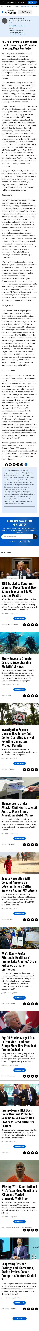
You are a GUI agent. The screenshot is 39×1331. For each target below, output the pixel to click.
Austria (5, 152)
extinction (6, 408)
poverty (16, 133)
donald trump (10, 1003)
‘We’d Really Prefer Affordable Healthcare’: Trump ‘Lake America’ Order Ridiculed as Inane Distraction (19, 961)
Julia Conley (5, 1065)
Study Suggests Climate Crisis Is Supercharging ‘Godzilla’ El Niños (16, 662)
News (3, 624)
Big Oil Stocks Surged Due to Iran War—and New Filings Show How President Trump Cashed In (18, 1043)
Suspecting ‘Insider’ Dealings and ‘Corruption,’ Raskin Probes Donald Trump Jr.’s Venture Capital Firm (18, 1271)
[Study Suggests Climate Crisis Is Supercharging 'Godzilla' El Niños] (19, 643)
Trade (28, 106)
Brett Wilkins (5, 613)
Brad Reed (4, 758)
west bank (9, 919)
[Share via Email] (14, 464)
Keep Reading (19, 618)
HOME (2, 6)
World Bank (23, 335)
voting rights (10, 844)
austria (17, 6)
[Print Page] (21, 464)
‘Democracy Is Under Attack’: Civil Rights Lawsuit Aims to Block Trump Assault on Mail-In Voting (19, 809)
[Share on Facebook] (6, 464)
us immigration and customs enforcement (19, 1227)
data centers (10, 769)
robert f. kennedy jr (12, 624)
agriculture (6, 405)
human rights (7, 75)
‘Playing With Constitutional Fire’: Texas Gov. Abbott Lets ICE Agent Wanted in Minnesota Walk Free (19, 1192)
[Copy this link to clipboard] (17, 464)
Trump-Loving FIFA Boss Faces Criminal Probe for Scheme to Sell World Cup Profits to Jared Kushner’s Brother (17, 1118)
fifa (7, 1152)
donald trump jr (11, 1308)
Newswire (9, 6)
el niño (8, 695)
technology (30, 93)
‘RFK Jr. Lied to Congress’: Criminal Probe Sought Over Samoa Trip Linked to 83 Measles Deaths (19, 589)
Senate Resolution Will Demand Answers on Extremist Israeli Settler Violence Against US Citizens (19, 884)
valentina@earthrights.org (17, 34)
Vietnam (26, 117)
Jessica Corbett (5, 685)
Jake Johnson (5, 993)
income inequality (9, 392)
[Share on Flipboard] (28, 624)
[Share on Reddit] (32, 624)
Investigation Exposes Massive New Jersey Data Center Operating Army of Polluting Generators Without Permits (17, 737)
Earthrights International (29, 6)
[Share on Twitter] (10, 464)
